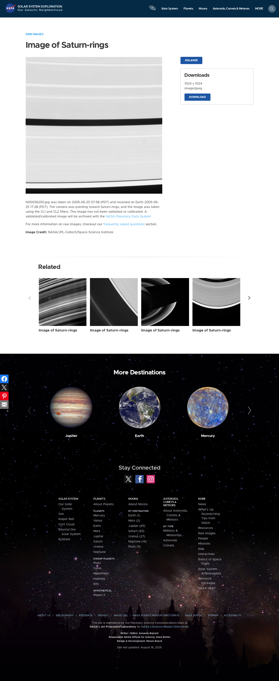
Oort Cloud (66, 524)
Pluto (97, 562)
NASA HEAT (207, 588)
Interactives (206, 554)
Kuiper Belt (66, 519)
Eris (96, 583)
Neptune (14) (137, 541)
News (202, 504)
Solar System (68, 499)
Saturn (98, 541)
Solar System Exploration (40, 5)
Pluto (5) (134, 546)
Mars (96, 531)
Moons (133, 499)
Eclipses (64, 539)
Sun (61, 513)
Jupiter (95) (136, 525)
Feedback (85, 615)
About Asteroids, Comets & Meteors (175, 515)
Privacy (103, 615)
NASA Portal (194, 615)
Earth (139, 436)
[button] (259, 9)
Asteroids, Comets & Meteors (170, 502)
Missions (204, 543)
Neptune (99, 551)
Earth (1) (134, 515)
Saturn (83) (136, 531)
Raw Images (34, 34)
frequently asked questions (124, 224)
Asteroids (170, 540)
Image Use (121, 615)
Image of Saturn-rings (58, 330)
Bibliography (65, 615)
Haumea (99, 578)
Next (249, 298)
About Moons (138, 504)
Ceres (97, 568)
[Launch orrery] (152, 9)
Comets (168, 545)
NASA (11, 8)
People (203, 538)
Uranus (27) (136, 536)
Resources (205, 528)
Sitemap (213, 615)
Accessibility (233, 615)
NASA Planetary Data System (128, 216)
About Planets (103, 504)
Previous (29, 298)
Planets (99, 499)
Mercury (208, 436)
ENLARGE (191, 60)
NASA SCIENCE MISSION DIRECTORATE (156, 615)
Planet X (99, 595)
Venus (97, 520)
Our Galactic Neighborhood (40, 11)
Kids (201, 548)
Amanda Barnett (148, 633)
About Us (43, 615)
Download (197, 97)
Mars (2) (134, 520)
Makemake (101, 573)
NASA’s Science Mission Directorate (165, 627)
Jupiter (71, 436)
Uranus (98, 546)
